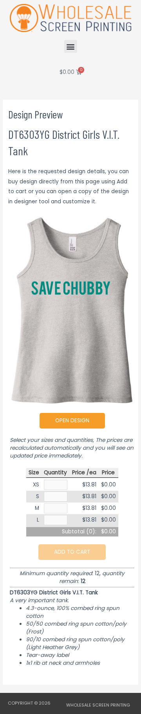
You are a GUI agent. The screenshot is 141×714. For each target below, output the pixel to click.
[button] (70, 46)
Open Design (72, 420)
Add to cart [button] (72, 552)
